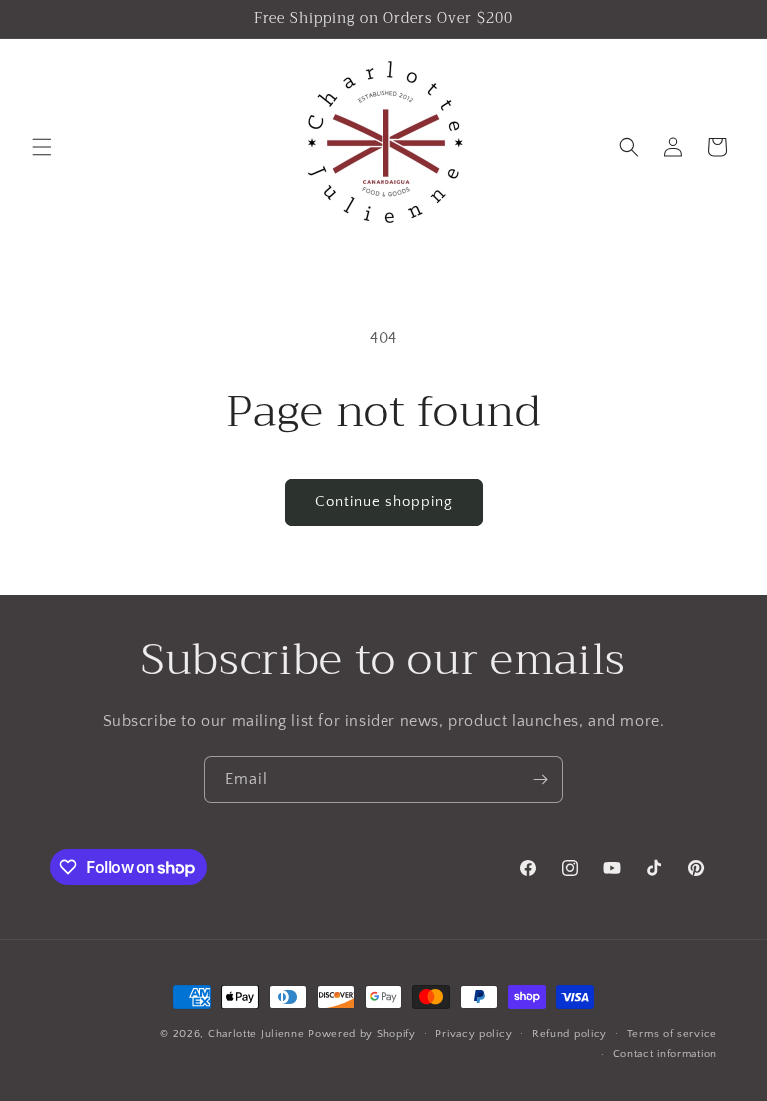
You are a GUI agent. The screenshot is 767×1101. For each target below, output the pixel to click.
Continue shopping (384, 501)
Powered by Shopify (362, 1034)
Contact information (665, 1054)
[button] (42, 147)
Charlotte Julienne (256, 1034)
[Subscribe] (540, 779)
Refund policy (569, 1034)
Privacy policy (473, 1034)
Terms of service (672, 1034)
